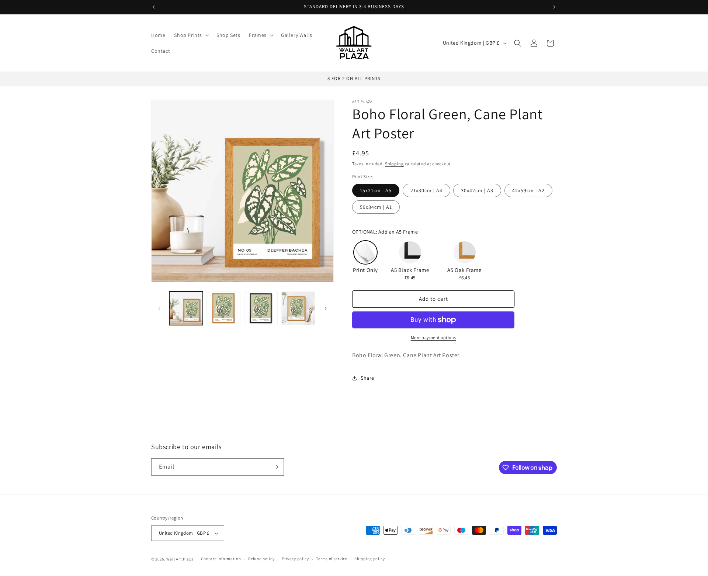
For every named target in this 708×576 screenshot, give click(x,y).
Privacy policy (295, 558)
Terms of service (331, 558)
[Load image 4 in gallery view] (298, 308)
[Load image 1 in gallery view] (186, 308)
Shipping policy (369, 558)
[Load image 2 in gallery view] (223, 308)
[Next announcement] (554, 7)
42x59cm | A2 (528, 190)
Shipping (394, 163)
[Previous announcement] (154, 7)
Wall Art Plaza (180, 559)
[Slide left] (159, 308)
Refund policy (261, 558)
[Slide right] (325, 308)
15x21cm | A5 (376, 190)
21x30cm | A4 (426, 190)
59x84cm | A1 (376, 207)
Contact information (221, 558)
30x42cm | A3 (477, 190)
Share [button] (367, 378)
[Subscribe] (275, 467)
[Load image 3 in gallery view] (261, 308)
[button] (191, 35)
